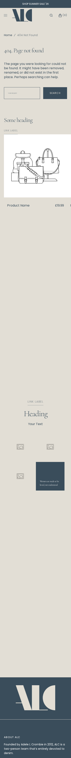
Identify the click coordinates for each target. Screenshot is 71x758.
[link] (35, 698)
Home (8, 35)
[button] (51, 15)
